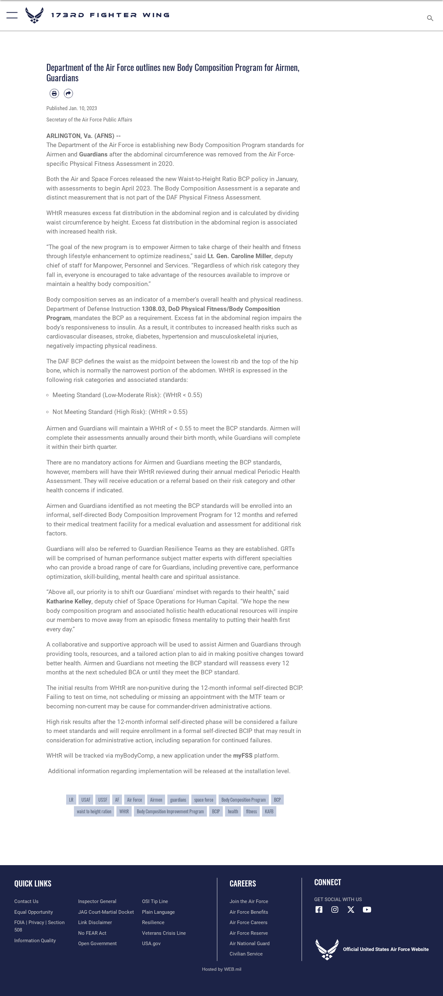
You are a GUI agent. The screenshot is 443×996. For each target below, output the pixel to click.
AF (117, 799)
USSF (102, 799)
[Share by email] (68, 93)
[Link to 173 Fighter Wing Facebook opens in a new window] (319, 909)
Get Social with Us (338, 899)
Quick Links (32, 883)
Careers (243, 883)
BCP (277, 799)
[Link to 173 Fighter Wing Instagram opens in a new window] (335, 909)
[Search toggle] (431, 15)
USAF (85, 799)
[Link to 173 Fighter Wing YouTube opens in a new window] (367, 909)
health (233, 811)
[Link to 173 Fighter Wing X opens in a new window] (351, 909)
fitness (251, 811)
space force (203, 799)
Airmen (156, 799)
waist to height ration (94, 811)
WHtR (124, 811)
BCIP (216, 811)
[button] (10, 15)
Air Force (134, 799)
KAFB (269, 811)
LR (71, 799)
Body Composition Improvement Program (170, 811)
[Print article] (54, 93)
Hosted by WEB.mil (221, 969)
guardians (178, 799)
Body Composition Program (244, 799)
